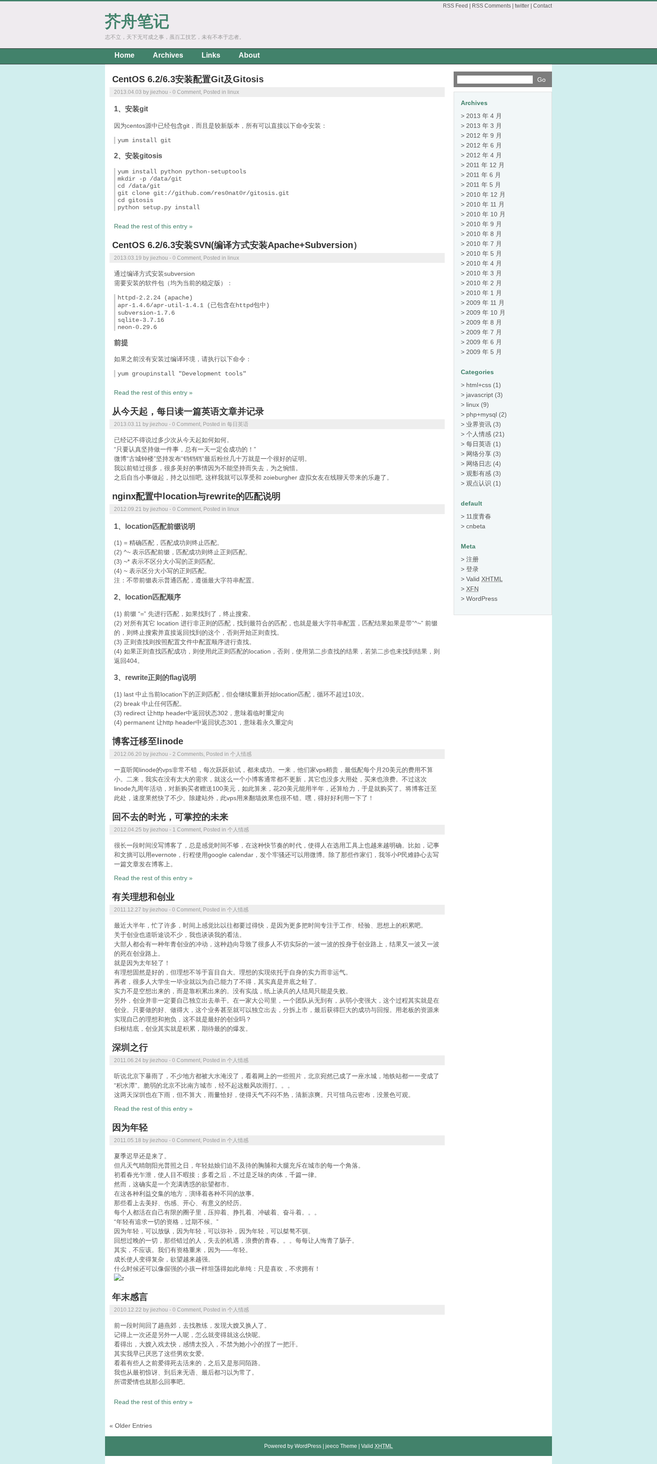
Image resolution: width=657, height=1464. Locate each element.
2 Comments (188, 754)
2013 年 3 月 (484, 125)
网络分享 (478, 453)
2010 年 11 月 (485, 204)
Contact (542, 6)
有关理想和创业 (143, 897)
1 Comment (187, 830)
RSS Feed (455, 6)
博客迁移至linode (147, 741)
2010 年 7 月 (484, 243)
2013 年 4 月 (484, 115)
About (249, 55)
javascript (479, 394)
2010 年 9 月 (484, 224)
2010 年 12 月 (485, 194)
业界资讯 (478, 424)
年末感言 (130, 1297)
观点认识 (478, 483)
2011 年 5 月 (483, 184)
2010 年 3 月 (484, 273)
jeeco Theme (341, 1446)
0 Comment (187, 92)
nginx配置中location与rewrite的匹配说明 (196, 496)
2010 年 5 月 (484, 253)
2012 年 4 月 (484, 155)
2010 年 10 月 (485, 214)
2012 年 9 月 (484, 135)
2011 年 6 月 (483, 174)
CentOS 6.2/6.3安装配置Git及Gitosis (188, 79)
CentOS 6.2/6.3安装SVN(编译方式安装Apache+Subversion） (237, 245)
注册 (472, 559)
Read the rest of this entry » (153, 226)
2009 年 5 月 (484, 351)
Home (124, 55)
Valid (484, 578)
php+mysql (481, 414)
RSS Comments (491, 6)
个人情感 (241, 754)
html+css (478, 384)
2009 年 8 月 (484, 322)
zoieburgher (280, 477)
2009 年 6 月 (484, 342)
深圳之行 (130, 1047)
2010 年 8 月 (484, 233)
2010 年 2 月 (484, 283)
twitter (522, 6)
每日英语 (237, 424)
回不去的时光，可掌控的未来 (170, 817)
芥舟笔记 (137, 21)
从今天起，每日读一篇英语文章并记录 (188, 411)
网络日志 (478, 463)
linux (233, 92)
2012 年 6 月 (484, 145)
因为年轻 (130, 1127)
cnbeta (475, 526)
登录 (472, 569)
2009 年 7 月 (484, 332)
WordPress (481, 598)
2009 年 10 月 (485, 312)
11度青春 (478, 516)
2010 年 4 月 (484, 263)
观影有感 (478, 473)
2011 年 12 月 (485, 165)
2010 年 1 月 (484, 292)
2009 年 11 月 (485, 302)
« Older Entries (131, 1425)
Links (211, 55)
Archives (168, 55)
